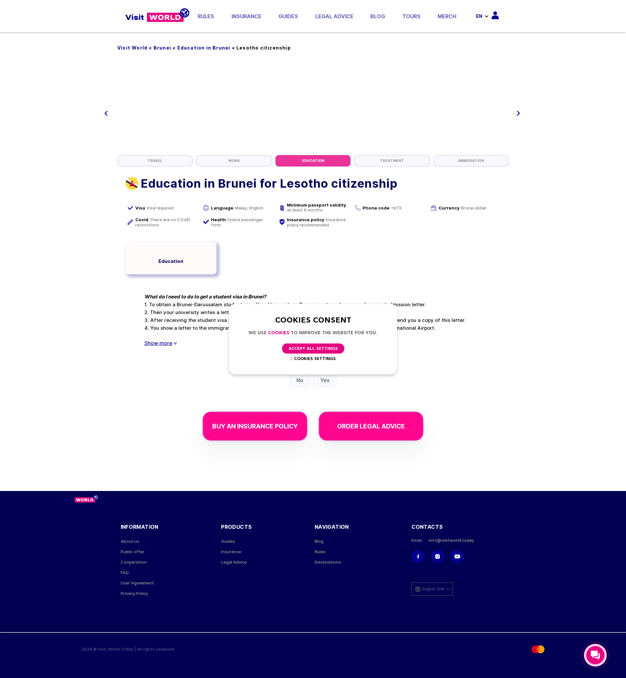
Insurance (246, 16)
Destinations (328, 562)
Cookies (279, 333)
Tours (411, 16)
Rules (206, 16)
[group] (154, 160)
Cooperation (134, 562)
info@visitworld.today (451, 540)
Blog (377, 16)
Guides (288, 16)
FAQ (125, 572)
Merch (447, 16)
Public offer (132, 552)
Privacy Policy (134, 593)
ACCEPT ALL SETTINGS (313, 349)
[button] (106, 113)
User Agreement (137, 583)
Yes (325, 380)
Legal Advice (334, 16)
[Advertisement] (313, 106)
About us (130, 541)
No (299, 380)
